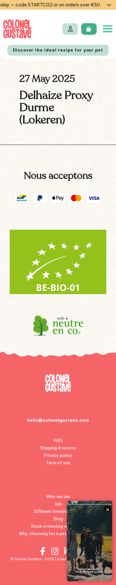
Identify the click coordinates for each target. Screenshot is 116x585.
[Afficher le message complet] (109, 5)
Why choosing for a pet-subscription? (58, 533)
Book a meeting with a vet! (58, 526)
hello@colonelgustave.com (58, 420)
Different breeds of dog (58, 511)
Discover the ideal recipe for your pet (58, 50)
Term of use (58, 462)
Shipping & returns (58, 447)
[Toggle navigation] (107, 29)
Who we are (58, 496)
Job (58, 503)
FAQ (58, 440)
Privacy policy (58, 455)
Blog (58, 518)
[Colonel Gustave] (17, 29)
